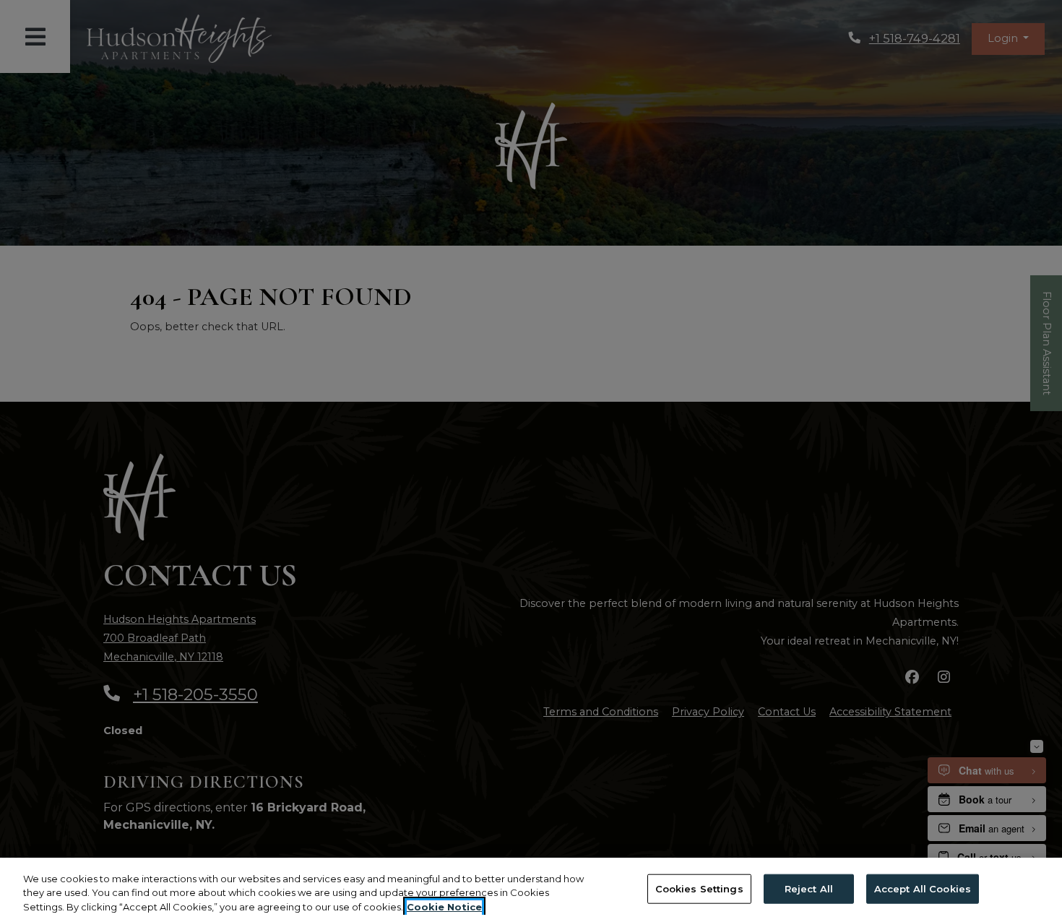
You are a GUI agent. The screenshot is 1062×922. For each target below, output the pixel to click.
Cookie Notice (444, 907)
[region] (531, 890)
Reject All (809, 888)
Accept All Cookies (922, 888)
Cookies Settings (699, 888)
